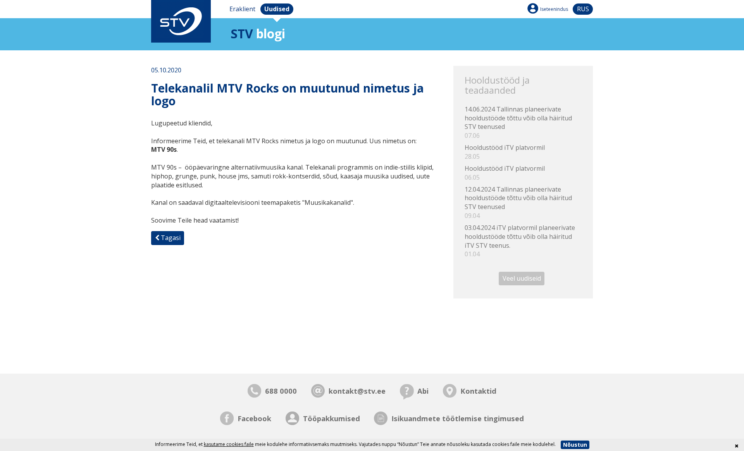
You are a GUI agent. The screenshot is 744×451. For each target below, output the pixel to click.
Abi (423, 391)
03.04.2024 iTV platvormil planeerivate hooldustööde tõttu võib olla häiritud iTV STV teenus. (520, 241)
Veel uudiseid (522, 278)
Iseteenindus (554, 9)
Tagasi (170, 237)
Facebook (254, 418)
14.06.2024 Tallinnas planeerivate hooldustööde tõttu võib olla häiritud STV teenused (518, 122)
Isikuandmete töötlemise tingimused (457, 418)
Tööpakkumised (331, 418)
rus (583, 9)
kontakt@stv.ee (357, 391)
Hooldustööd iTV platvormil (505, 152)
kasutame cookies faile (229, 444)
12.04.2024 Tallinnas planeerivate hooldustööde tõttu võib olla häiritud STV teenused (518, 202)
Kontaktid (478, 391)
